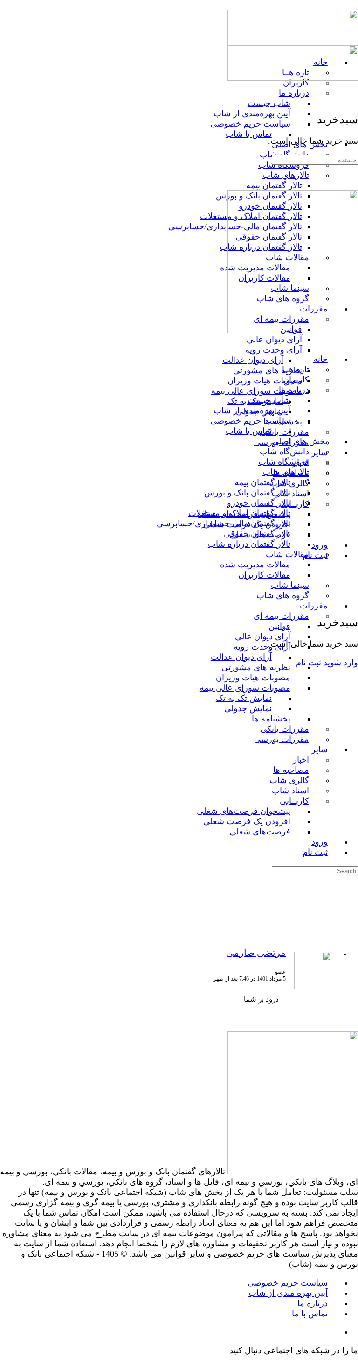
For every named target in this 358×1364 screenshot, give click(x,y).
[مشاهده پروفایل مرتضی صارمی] (312, 987)
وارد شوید (341, 662)
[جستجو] (352, 591)
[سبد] (352, 601)
